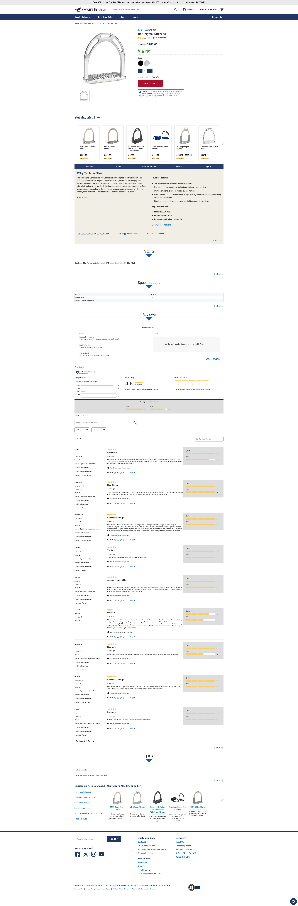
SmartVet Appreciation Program (152, 849)
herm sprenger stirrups (83, 808)
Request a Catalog (184, 849)
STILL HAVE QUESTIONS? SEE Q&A (92, 234)
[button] (175, 9)
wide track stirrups (82, 803)
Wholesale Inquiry (145, 853)
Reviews (179, 167)
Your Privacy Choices (122, 889)
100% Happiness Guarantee (128, 234)
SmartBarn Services (146, 846)
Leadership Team (183, 846)
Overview (89, 167)
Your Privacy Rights (103, 889)
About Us (180, 842)
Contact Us (142, 842)
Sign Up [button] (114, 839)
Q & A (208, 167)
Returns (141, 866)
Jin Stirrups (143, 30)
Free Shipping (144, 870)
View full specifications (161, 225)
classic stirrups (80, 819)
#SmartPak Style (183, 857)
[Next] (222, 143)
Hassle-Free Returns (155, 234)
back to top (216, 240)
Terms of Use (78, 889)
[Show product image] (104, 58)
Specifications (149, 167)
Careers (152, 889)
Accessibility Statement (140, 889)
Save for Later (160, 38)
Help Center (143, 862)
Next (222, 800)
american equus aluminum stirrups (88, 813)
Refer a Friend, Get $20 (186, 853)
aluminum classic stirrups (84, 797)
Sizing (119, 167)
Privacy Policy (90, 889)
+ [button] (149, 71)
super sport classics (82, 792)
